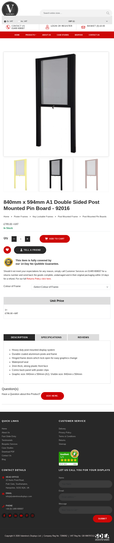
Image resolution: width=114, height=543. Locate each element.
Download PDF (8, 452)
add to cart (57, 239)
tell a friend (32, 250)
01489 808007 (18, 28)
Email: (61, 491)
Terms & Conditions (67, 436)
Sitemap (62, 444)
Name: (61, 478)
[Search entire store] (108, 13)
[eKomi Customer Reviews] (69, 458)
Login (54, 26)
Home (17, 35)
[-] (14, 239)
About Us (46, 35)
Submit (102, 519)
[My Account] (47, 27)
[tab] (19, 337)
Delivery (62, 429)
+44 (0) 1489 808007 (14, 509)
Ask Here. (52, 396)
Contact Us (94, 35)
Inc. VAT (24, 21)
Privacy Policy (65, 432)
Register (67, 26)
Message (63, 504)
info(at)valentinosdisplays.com (19, 496)
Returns (62, 440)
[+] (27, 239)
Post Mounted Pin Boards (94, 216)
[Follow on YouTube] (21, 515)
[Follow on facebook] (4, 515)
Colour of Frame (12, 286)
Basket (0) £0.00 (96, 26)
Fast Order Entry (9, 436)
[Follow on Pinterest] (26, 515)
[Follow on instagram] (32, 515)
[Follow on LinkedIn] (15, 515)
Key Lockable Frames (43, 216)
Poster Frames (21, 216)
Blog (4, 459)
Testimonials (7, 440)
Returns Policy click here (39, 278)
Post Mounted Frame (68, 216)
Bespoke (79, 35)
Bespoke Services (10, 444)
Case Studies (63, 35)
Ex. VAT (10, 21)
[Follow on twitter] (9, 515)
